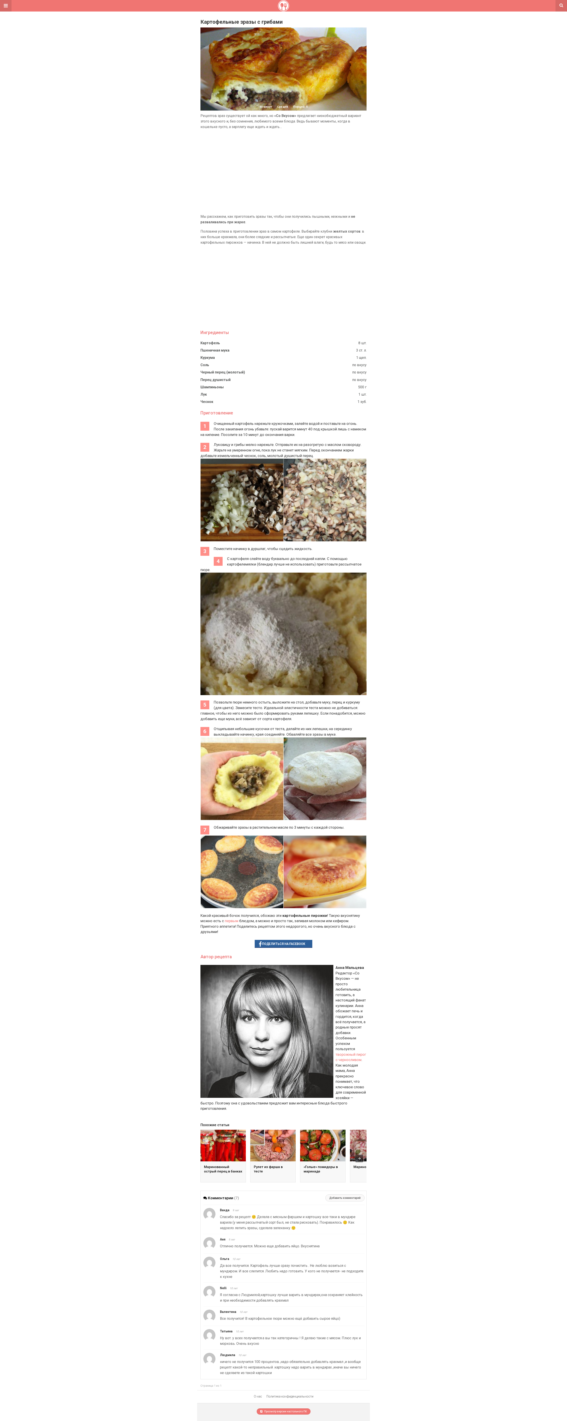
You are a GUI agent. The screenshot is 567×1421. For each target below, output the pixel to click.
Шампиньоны (212, 387)
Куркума (207, 358)
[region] (283, 171)
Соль (204, 365)
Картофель (210, 343)
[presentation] (359, 1158)
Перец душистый (215, 380)
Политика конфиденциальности (289, 1396)
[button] (6, 6)
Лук (203, 394)
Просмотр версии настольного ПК (285, 1411)
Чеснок (206, 402)
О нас (258, 1396)
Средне (282, 106)
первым (231, 921)
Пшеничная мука (214, 350)
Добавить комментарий (345, 1197)
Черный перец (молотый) (222, 372)
